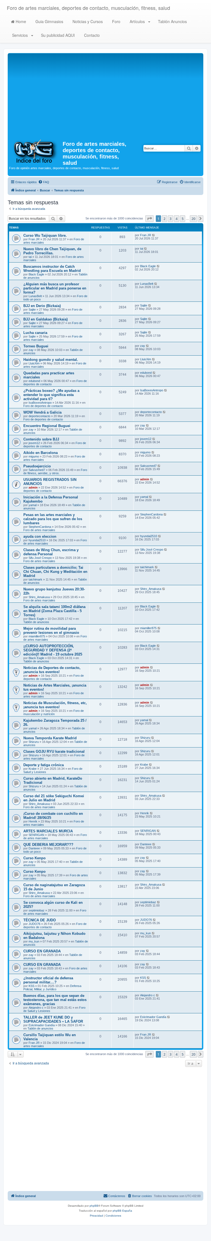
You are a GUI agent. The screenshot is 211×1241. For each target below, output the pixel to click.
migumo (34, 456)
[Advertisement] (105, 95)
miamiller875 (37, 636)
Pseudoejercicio (37, 466)
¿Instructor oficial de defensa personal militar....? (48, 980)
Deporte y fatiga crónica (43, 765)
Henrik (33, 821)
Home (20, 21)
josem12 (34, 443)
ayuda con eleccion (39, 536)
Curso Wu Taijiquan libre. (45, 235)
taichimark (35, 579)
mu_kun (34, 941)
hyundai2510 (37, 540)
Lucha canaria (35, 333)
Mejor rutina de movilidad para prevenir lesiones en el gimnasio (51, 630)
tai (30, 256)
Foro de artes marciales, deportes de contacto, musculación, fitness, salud (88, 7)
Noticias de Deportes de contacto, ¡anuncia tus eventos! (51, 670)
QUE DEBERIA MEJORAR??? (48, 845)
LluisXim (34, 363)
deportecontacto (39, 416)
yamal (33, 505)
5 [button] (183, 218)
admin (33, 487)
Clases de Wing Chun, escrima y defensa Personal (51, 552)
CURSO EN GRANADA (42, 951)
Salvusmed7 (37, 470)
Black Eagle (36, 274)
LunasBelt (35, 296)
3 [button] (170, 218)
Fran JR (34, 239)
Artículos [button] (137, 21)
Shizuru (34, 741)
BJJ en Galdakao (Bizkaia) (45, 319)
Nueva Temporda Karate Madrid (50, 738)
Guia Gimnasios (48, 21)
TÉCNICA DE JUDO (39, 920)
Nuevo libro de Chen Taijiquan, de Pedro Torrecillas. (52, 251)
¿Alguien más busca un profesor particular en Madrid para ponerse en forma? (54, 288)
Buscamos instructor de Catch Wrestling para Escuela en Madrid (52, 268)
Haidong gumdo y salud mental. (50, 360)
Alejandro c (36, 1007)
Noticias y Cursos (87, 21)
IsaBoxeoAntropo (40, 402)
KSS (31, 986)
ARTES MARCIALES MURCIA (48, 831)
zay (31, 350)
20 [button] (193, 218)
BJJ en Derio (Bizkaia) (42, 306)
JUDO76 (34, 923)
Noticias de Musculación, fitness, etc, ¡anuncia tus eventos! (55, 705)
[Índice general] (36, 151)
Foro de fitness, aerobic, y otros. (55, 471)
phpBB (94, 1205)
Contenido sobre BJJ (41, 439)
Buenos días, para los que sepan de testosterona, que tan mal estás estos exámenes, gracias (55, 1000)
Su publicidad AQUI (57, 35)
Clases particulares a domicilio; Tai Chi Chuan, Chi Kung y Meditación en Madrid (55, 571)
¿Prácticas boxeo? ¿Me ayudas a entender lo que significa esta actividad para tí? (51, 395)
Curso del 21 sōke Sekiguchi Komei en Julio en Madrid (53, 798)
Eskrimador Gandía (42, 1025)
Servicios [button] (20, 35)
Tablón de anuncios (36, 622)
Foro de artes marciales (39, 530)
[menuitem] (43, 182)
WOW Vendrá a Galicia (42, 412)
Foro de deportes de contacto (43, 406)
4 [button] (176, 218)
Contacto (91, 35)
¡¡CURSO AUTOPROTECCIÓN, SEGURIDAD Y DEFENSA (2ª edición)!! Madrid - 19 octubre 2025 (52, 650)
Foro (115, 21)
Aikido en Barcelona (40, 453)
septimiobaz (37, 910)
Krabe (33, 768)
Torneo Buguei (35, 346)
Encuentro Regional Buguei (46, 426)
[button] (149, 218)
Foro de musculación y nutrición (53, 712)
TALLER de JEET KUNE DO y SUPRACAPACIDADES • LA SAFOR (53, 1019)
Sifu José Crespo (40, 557)
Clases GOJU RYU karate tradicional (54, 751)
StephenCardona (40, 526)
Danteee (34, 848)
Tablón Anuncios (172, 21)
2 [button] (164, 218)
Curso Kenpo (34, 858)
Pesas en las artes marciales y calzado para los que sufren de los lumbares (52, 519)
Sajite (32, 309)
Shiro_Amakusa (39, 597)
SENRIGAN (36, 834)
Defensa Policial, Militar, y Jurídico (52, 987)
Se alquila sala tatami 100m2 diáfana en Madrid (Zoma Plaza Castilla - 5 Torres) (54, 611)
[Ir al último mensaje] (154, 235)
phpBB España (122, 1210)
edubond (34, 381)
